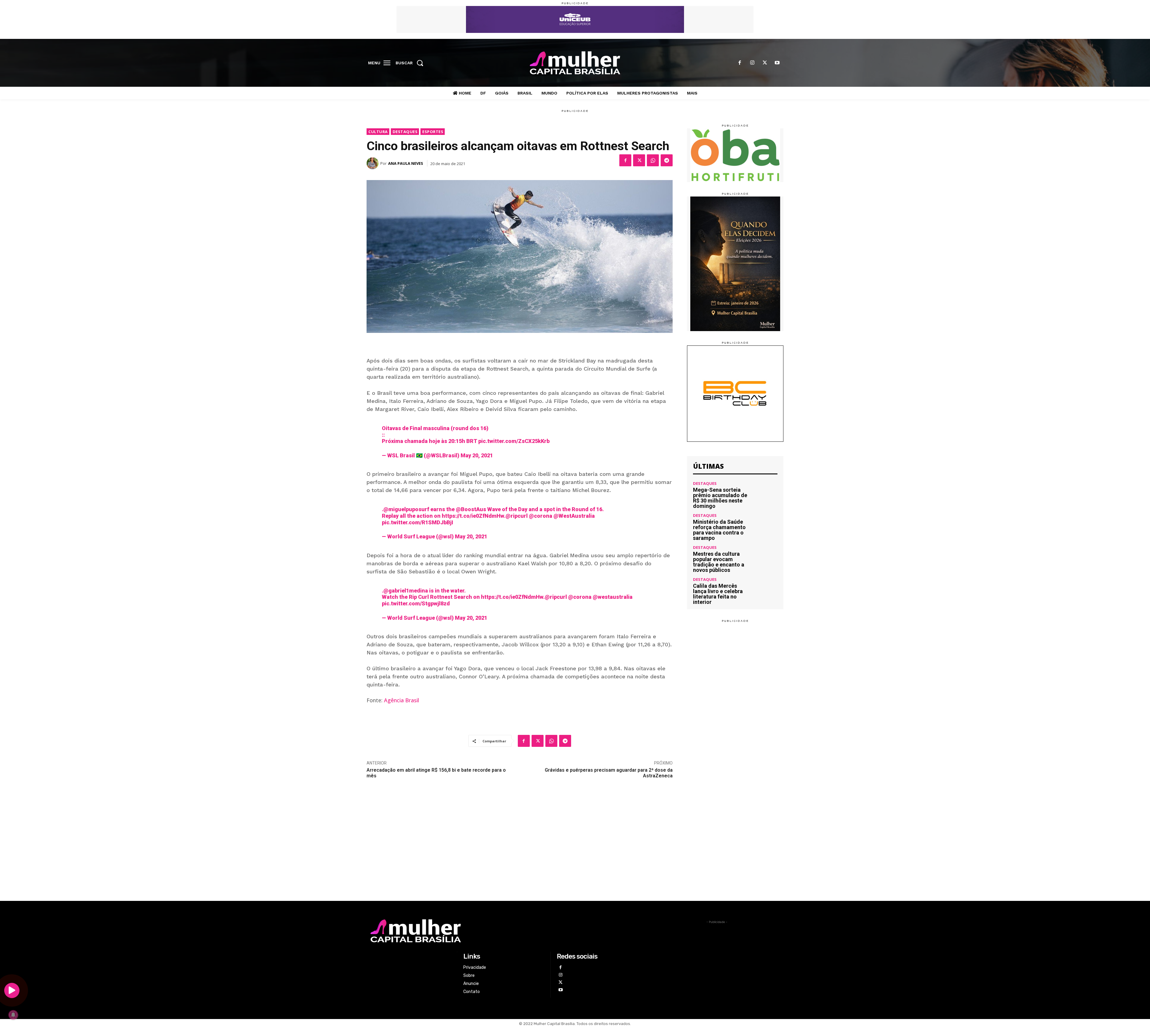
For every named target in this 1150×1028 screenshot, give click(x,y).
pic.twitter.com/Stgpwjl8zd (416, 603)
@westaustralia (612, 597)
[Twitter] (765, 63)
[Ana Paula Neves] (373, 163)
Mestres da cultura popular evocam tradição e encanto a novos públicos (718, 562)
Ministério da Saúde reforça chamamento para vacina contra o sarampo (719, 530)
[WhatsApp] (653, 160)
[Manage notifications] (13, 1015)
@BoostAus (471, 509)
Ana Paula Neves (405, 163)
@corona (540, 516)
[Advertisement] (575, 856)
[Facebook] (740, 63)
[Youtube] (777, 63)
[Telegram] (667, 160)
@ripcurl (517, 516)
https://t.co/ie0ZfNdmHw (473, 516)
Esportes (432, 131)
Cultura (378, 131)
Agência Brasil (401, 700)
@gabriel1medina (405, 590)
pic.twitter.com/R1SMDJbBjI (417, 522)
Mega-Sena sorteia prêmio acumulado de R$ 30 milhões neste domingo (720, 498)
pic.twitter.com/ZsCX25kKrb (514, 441)
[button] (411, 63)
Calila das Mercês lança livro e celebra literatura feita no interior (718, 594)
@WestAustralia (574, 516)
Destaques (405, 131)
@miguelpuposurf (406, 509)
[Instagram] (752, 63)
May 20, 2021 (477, 455)
